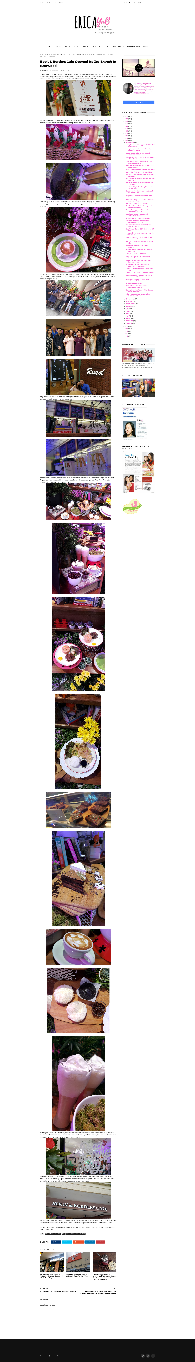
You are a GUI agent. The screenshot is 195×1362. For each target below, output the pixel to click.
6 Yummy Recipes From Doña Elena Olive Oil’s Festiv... (138, 225)
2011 (126, 336)
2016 (126, 141)
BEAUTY (86, 47)
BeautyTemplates (58, 1356)
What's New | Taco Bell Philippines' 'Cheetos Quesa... (139, 261)
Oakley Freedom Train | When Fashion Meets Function (140, 291)
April (128, 316)
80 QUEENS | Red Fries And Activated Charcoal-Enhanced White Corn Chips (51, 1276)
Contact (48, 2)
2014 (126, 329)
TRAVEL (76, 47)
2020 (126, 131)
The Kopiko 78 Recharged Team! (138, 218)
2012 (126, 334)
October (129, 301)
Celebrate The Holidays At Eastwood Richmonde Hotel (139, 192)
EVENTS (58, 47)
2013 (126, 331)
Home (42, 2)
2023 (126, 124)
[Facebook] (124, 2)
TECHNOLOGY (118, 47)
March (128, 318)
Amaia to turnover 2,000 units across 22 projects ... (139, 183)
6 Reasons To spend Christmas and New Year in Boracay (139, 196)
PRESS (145, 47)
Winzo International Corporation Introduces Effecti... (138, 295)
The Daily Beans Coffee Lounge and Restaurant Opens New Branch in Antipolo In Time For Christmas (104, 1277)
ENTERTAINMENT (133, 47)
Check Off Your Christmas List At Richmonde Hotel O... (138, 257)
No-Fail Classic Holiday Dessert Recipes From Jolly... (140, 179)
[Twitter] (129, 2)
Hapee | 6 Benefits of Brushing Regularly (137, 246)
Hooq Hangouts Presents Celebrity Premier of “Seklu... (138, 150)
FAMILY (49, 47)
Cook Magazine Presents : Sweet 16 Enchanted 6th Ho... (139, 276)
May (128, 313)
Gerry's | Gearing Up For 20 (136, 254)
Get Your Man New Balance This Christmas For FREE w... (137, 221)
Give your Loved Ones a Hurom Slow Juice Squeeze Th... (139, 162)
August (129, 306)
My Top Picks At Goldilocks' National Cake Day (139, 242)
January (129, 323)
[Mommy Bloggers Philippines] (132, 514)
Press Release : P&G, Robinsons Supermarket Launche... (137, 265)
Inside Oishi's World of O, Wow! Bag (139, 172)
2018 (126, 136)
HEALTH (106, 47)
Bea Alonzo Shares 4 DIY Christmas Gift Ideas (140, 230)
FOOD (67, 47)
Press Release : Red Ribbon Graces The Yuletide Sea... (140, 234)
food (84, 54)
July (127, 309)
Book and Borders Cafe (52, 54)
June (128, 311)
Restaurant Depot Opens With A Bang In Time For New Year (77, 1275)
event (73, 54)
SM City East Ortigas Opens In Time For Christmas (140, 175)
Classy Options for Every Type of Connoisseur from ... (138, 154)
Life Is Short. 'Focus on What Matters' (140, 273)
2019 (126, 133)
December (130, 143)
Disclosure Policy (59, 2)
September (130, 304)
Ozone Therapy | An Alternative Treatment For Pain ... (137, 211)
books (63, 54)
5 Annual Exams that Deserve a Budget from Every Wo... (140, 200)
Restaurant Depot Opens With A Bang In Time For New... (140, 158)
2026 (126, 116)
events (79, 54)
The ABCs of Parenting (134, 283)
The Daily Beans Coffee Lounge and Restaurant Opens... (139, 207)
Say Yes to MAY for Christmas (137, 203)
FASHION (96, 47)
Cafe (68, 54)
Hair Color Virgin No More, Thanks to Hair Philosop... (139, 188)
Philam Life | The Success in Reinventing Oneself (136, 286)
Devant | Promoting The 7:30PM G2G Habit (139, 269)
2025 (126, 119)
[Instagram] (126, 2)
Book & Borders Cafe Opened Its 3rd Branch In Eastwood (139, 238)
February (129, 321)
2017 (126, 138)
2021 (126, 128)
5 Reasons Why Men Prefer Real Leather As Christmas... (137, 280)
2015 (126, 326)
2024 (126, 121)
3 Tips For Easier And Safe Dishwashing (140, 170)
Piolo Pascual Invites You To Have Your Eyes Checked (140, 166)
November (130, 299)
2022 (126, 126)
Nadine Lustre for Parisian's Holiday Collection (139, 250)
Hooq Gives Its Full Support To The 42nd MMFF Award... (140, 145)
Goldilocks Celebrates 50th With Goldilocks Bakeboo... (137, 215)
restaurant (91, 54)
